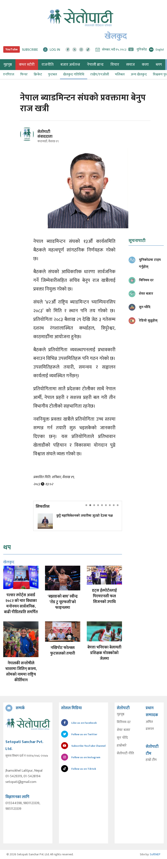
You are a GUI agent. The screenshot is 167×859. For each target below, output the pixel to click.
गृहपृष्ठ (120, 714)
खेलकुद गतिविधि (73, 74)
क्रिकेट (38, 74)
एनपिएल (8, 74)
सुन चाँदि (122, 738)
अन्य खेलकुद (139, 74)
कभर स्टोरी (27, 64)
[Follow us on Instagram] (81, 49)
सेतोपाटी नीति (125, 753)
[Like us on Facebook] (67, 49)
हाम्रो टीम (151, 760)
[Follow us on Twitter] (74, 49)
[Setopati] (27, 724)
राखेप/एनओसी (99, 74)
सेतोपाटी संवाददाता (44, 134)
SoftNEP (155, 854)
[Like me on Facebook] (29, 140)
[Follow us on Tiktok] (88, 49)
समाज (130, 64)
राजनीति (47, 64)
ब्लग (159, 64)
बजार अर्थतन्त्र (70, 64)
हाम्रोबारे (122, 745)
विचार (114, 64)
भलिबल (120, 74)
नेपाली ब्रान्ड (95, 64)
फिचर (24, 74)
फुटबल (52, 74)
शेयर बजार (123, 730)
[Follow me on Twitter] (33, 136)
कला (145, 64)
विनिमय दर (124, 722)
